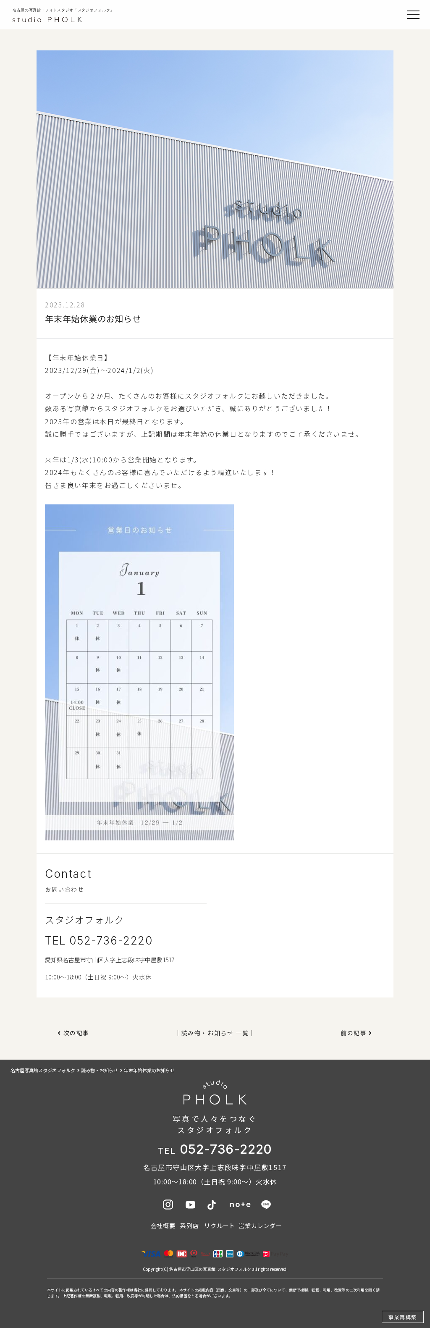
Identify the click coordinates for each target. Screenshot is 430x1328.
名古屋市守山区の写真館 (192, 1269)
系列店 (189, 1225)
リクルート (219, 1225)
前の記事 (354, 1033)
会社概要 (163, 1225)
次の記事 (76, 1033)
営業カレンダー (260, 1225)
